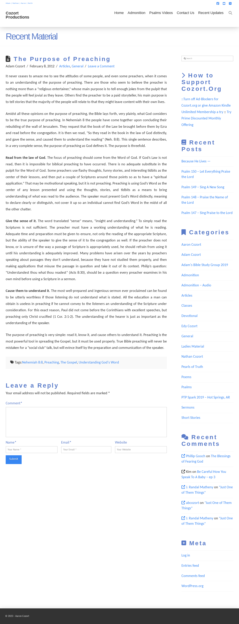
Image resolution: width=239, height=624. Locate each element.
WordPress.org (192, 586)
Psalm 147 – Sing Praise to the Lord (207, 213)
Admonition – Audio (196, 285)
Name (11, 443)
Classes (186, 306)
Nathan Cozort (192, 357)
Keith (30, 3)
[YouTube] (224, 3)
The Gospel (68, 362)
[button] (236, 3)
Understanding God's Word (99, 362)
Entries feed (190, 566)
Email (66, 443)
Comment (14, 403)
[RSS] (230, 3)
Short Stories (190, 418)
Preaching (51, 362)
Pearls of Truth (192, 367)
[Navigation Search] (229, 17)
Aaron (23, 3)
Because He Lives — (196, 161)
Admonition (190, 275)
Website (121, 443)
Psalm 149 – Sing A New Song (202, 187)
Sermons (187, 408)
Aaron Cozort (191, 245)
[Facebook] (218, 3)
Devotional (189, 316)
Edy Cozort (189, 326)
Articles (64, 66)
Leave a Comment (101, 66)
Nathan (16, 3)
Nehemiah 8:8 (32, 362)
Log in (185, 555)
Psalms (186, 387)
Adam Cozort (191, 255)
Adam (8, 3)
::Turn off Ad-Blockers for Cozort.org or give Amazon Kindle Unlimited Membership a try (206, 105)
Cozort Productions (17, 15)
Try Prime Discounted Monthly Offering (206, 118)
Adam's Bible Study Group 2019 (204, 265)
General (77, 66)
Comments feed (193, 576)
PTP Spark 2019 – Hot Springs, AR (205, 397)
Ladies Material (192, 347)
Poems (186, 377)
